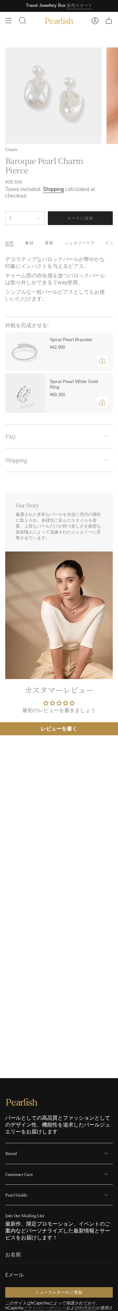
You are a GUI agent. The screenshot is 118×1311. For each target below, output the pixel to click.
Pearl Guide (16, 1194)
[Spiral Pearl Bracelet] (25, 351)
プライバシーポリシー (44, 1307)
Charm (11, 149)
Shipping (53, 189)
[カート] (109, 20)
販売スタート (79, 5)
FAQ (10, 436)
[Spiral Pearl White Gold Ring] (25, 393)
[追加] (102, 360)
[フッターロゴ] (21, 1102)
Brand (11, 1153)
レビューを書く (59, 728)
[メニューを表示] (8, 20)
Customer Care (19, 1174)
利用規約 (87, 1307)
